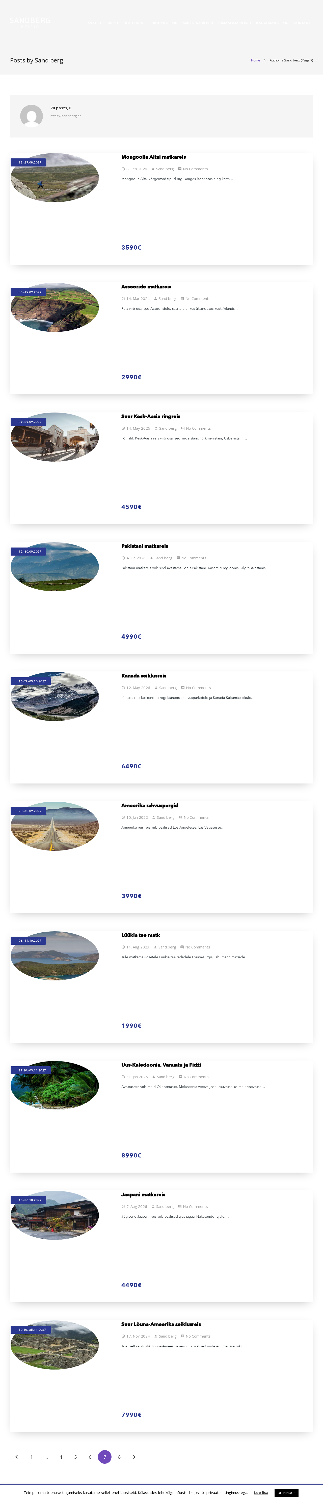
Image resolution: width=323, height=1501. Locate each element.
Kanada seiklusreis (143, 676)
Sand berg (165, 168)
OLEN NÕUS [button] (286, 1492)
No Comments (195, 168)
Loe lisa (261, 1492)
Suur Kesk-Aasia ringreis (150, 416)
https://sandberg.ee (66, 116)
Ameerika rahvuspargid (149, 805)
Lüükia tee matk (140, 935)
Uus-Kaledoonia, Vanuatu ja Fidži (161, 1065)
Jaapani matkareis (143, 1194)
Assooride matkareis (146, 287)
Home (255, 60)
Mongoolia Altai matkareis (153, 157)
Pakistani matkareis (144, 546)
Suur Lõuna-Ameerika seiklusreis (161, 1324)
